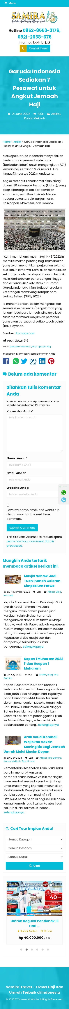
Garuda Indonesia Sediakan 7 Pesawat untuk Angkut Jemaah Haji (34, 88)
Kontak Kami (38, 48)
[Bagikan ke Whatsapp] (16, 363)
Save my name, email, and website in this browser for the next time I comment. (33, 514)
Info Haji (8, 595)
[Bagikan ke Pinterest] (52, 363)
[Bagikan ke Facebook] (7, 363)
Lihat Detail (25, 898)
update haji (44, 346)
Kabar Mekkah (34, 118)
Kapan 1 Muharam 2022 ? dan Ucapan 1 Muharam (43, 664)
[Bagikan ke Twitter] (25, 363)
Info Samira (54, 757)
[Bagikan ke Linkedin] (43, 363)
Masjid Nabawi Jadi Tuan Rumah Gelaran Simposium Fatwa (42, 581)
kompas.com (25, 333)
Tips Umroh (28, 761)
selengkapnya (33, 646)
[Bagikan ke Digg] (34, 363)
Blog (58, 591)
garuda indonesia (20, 346)
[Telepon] (63, 500)
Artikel (55, 114)
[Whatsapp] (63, 492)
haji (34, 346)
